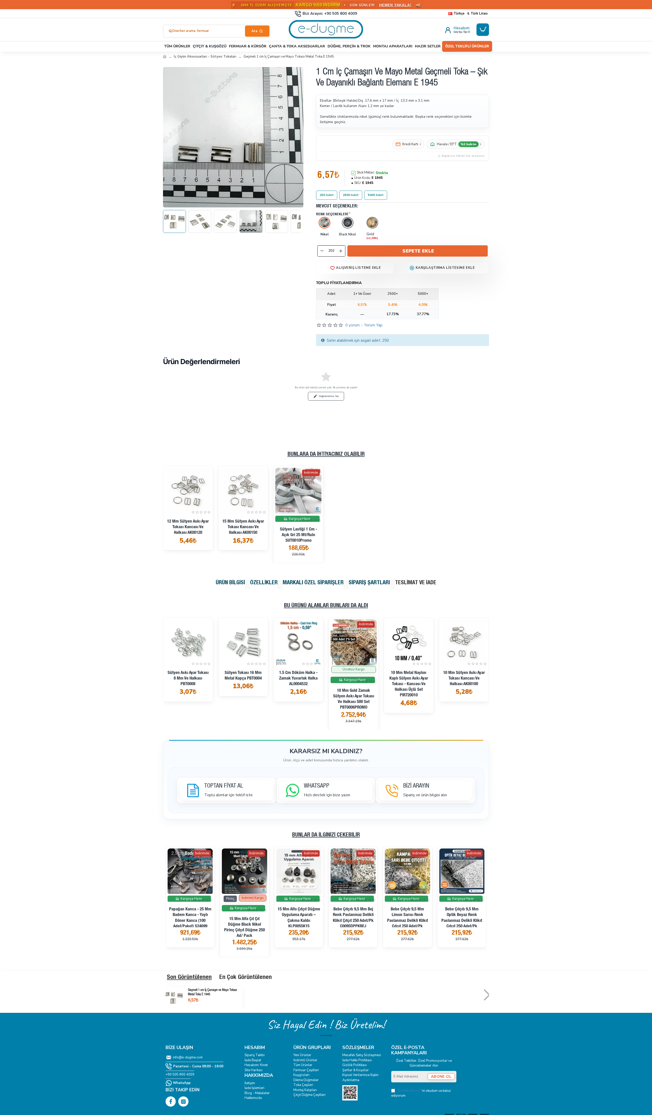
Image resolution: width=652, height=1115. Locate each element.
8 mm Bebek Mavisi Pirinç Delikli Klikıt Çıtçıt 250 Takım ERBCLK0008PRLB (353, 927)
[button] (417, 251)
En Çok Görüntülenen (245, 978)
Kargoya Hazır (299, 518)
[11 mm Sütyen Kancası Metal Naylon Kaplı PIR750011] (464, 642)
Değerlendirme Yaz (329, 396)
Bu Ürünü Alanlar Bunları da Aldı (326, 606)
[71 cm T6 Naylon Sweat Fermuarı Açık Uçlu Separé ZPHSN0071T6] (190, 871)
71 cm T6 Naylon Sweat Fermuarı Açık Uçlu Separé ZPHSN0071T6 (190, 915)
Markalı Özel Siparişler (313, 583)
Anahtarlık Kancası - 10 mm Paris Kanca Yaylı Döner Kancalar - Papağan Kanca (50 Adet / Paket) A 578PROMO (462, 920)
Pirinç (354, 898)
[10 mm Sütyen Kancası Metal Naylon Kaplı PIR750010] (298, 642)
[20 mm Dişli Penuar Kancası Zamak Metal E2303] (244, 871)
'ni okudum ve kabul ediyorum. (421, 1093)
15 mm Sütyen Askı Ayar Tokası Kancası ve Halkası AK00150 (243, 527)
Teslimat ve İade (415, 583)
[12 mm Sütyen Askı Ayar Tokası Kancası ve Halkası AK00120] (188, 491)
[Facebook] (171, 1101)
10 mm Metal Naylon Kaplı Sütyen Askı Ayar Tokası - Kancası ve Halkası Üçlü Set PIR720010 (188, 684)
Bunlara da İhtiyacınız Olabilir (326, 454)
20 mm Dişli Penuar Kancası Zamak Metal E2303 (244, 915)
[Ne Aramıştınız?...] (257, 31)
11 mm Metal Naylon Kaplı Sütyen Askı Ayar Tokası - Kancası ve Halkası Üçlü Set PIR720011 (408, 684)
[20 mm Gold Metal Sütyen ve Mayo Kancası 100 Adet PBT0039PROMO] (298, 871)
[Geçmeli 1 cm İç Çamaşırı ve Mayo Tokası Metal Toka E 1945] (174, 997)
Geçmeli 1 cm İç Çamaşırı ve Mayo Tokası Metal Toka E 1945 (212, 992)
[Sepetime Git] (483, 29)
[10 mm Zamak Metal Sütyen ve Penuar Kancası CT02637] (354, 642)
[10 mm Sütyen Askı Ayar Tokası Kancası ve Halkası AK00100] (243, 642)
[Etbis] (350, 1092)
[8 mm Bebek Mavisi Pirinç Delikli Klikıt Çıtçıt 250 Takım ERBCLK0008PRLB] (353, 871)
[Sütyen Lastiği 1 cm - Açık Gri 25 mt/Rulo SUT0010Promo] (298, 491)
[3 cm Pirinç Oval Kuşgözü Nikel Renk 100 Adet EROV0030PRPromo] (407, 871)
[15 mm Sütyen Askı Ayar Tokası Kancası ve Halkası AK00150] (243, 491)
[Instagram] (183, 1101)
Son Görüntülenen (189, 978)
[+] (340, 251)
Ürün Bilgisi (230, 583)
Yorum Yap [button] (373, 325)
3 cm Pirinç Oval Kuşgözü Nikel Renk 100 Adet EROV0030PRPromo (407, 924)
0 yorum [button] (352, 325)
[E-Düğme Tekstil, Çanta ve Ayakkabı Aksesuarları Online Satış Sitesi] (164, 56)
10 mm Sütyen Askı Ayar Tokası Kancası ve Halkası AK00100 (243, 678)
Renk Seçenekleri (332, 214)
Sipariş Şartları (369, 583)
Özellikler (264, 583)
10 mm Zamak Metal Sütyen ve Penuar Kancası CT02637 (353, 678)
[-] (322, 251)
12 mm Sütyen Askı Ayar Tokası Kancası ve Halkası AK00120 (188, 527)
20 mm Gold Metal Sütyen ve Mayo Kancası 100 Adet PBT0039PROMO (298, 915)
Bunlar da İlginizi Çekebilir (326, 835)
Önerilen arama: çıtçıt (188, 31)
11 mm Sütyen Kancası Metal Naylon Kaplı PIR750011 (464, 678)
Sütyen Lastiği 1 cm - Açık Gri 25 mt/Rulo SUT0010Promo (298, 535)
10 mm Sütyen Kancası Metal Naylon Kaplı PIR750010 (298, 678)
